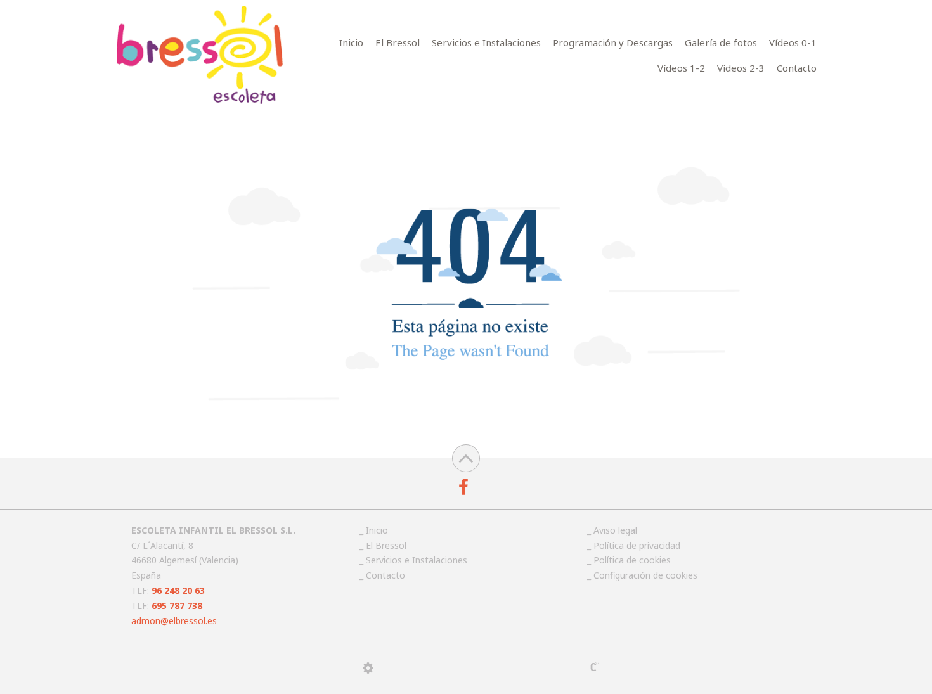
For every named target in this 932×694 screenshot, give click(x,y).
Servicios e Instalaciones (486, 42)
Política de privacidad (636, 545)
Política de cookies (632, 560)
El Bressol (397, 42)
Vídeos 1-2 (681, 67)
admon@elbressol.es (174, 621)
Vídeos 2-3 (741, 67)
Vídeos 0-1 (793, 42)
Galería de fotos (721, 42)
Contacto (797, 67)
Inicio (351, 42)
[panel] (368, 668)
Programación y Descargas (613, 42)
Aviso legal (615, 530)
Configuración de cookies (645, 575)
